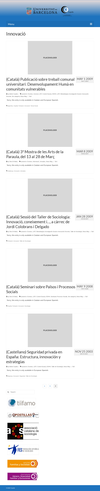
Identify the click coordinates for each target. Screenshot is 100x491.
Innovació (27, 105)
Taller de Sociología (76, 231)
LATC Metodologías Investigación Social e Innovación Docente (51, 231)
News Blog (23, 96)
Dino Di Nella (13, 161)
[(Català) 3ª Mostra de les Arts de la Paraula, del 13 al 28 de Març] (50, 130)
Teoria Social (34, 105)
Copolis (16, 105)
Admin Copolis (13, 94)
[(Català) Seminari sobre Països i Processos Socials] (50, 265)
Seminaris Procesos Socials (59, 296)
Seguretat (22, 376)
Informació (36, 161)
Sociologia (27, 306)
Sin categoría (16, 96)
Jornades (42, 161)
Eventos (30, 94)
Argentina (10, 105)
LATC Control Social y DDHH (47, 94)
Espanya (10, 376)
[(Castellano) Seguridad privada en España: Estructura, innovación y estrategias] (50, 330)
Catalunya (10, 171)
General (36, 94)
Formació (21, 105)
